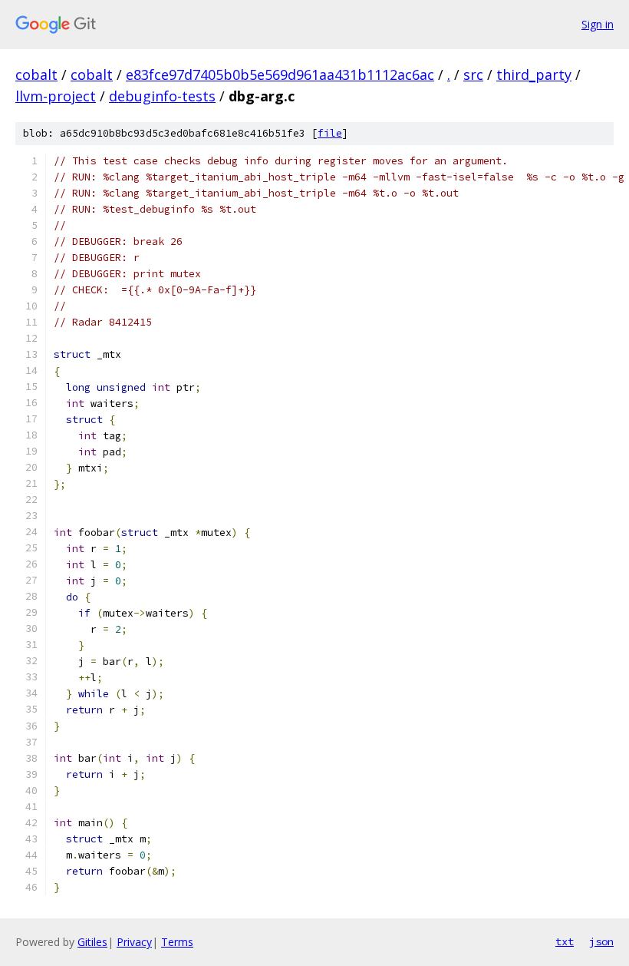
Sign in (597, 24)
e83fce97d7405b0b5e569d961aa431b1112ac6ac (280, 74)
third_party (533, 74)
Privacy (134, 942)
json (601, 941)
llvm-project (55, 96)
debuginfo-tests (162, 96)
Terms (177, 942)
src (473, 74)
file (330, 133)
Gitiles (92, 942)
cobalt (36, 74)
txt (564, 941)
